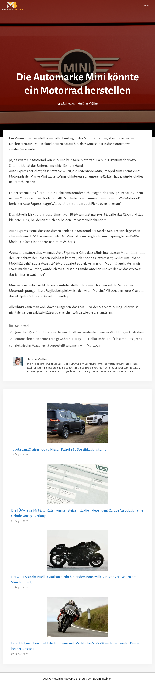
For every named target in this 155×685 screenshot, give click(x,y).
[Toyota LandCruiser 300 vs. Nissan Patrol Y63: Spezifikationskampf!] (77, 440)
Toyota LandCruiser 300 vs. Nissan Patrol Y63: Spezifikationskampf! (59, 449)
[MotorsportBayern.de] (12, 6)
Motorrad (22, 326)
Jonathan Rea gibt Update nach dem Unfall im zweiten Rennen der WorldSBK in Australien (79, 332)
